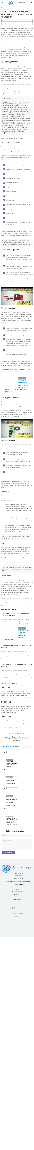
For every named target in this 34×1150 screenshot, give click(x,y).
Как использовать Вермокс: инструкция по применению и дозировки (18, 635)
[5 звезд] (15, 733)
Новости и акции (17, 899)
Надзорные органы (17, 919)
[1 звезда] (10, 733)
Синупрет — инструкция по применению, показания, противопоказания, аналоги (12, 782)
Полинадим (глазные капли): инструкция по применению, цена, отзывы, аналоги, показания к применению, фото (11, 801)
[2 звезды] (11, 733)
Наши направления (17, 891)
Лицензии (17, 916)
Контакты (17, 901)
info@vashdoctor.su (18, 878)
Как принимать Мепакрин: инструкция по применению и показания (11, 764)
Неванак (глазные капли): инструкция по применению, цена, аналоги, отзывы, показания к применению (12, 821)
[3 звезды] (12, 733)
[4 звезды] (14, 733)
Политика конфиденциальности (17, 923)
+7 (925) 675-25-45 (18, 873)
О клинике (17, 889)
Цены (17, 896)
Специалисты (17, 894)
